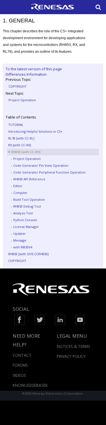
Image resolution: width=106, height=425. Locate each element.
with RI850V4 (22, 247)
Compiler (20, 193)
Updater (19, 233)
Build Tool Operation (29, 199)
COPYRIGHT (17, 86)
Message (19, 240)
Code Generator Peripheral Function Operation (49, 172)
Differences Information (26, 74)
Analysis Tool (23, 213)
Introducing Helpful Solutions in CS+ (35, 131)
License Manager (26, 227)
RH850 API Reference (29, 179)
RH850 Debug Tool (27, 206)
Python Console (25, 220)
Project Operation (22, 100)
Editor (17, 186)
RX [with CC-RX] (19, 145)
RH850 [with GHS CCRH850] (28, 254)
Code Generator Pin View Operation (40, 165)
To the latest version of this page (34, 68)
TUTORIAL (15, 124)
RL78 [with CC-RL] (21, 138)
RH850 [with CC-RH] (25, 152)
